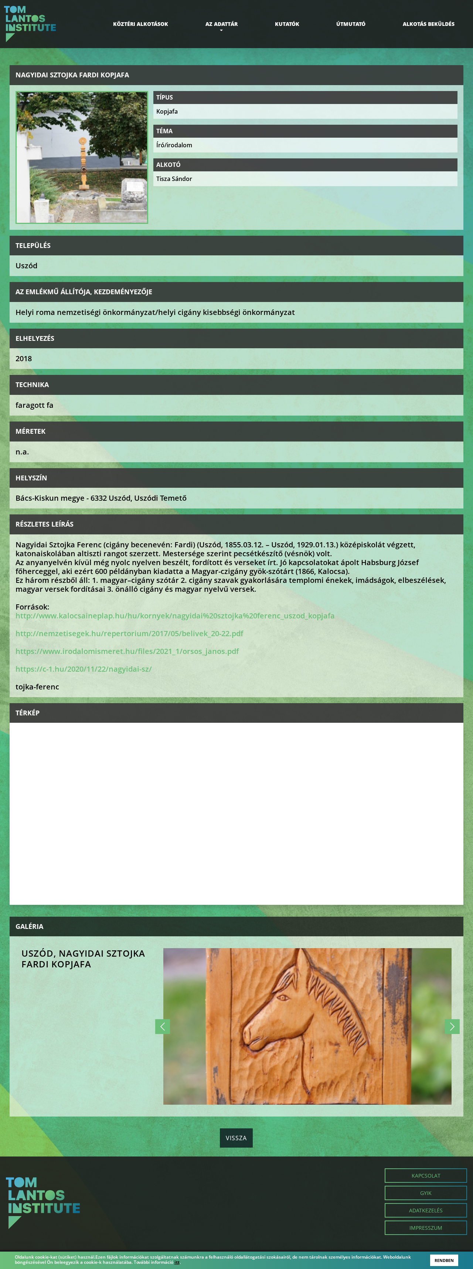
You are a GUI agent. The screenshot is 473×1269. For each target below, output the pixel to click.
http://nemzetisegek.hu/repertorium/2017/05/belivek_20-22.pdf (129, 633)
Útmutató (350, 23)
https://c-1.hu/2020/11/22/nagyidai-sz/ (84, 669)
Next (452, 1026)
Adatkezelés (426, 1210)
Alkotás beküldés (429, 23)
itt (177, 1262)
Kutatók (287, 23)
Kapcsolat (426, 1175)
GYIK (426, 1192)
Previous (162, 1026)
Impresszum (425, 1227)
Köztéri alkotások (140, 23)
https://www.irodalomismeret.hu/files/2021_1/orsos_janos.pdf (127, 651)
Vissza (236, 1138)
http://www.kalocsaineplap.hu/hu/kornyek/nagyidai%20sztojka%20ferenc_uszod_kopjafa (175, 616)
